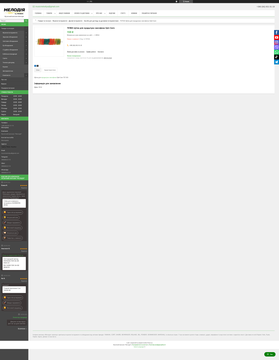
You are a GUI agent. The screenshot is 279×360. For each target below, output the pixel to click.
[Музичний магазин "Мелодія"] (14, 10)
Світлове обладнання (10, 41)
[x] (37, 66)
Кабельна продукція (10, 54)
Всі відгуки (21, 328)
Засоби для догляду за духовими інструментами (101, 21)
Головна (38, 13)
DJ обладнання (8, 45)
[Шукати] (26, 20)
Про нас (4, 79)
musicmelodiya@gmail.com (10, 153)
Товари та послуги (7, 28)
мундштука (45, 77)
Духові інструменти (75, 21)
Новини (134, 13)
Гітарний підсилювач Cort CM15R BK (12, 289)
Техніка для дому (8, 62)
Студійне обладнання (10, 50)
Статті (123, 13)
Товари (49, 13)
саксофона (52, 77)
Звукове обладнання (10, 37)
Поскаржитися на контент (140, 345)
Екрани (5, 67)
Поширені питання (7, 88)
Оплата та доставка (81, 13)
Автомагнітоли (8, 71)
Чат (271, 354)
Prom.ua (149, 343)
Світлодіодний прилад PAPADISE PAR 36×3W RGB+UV (11, 261)
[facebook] (35, 66)
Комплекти (6, 75)
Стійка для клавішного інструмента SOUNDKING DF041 (12, 203)
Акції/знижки (64, 13)
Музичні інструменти (10, 33)
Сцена (5, 58)
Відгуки (3, 84)
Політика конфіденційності (157, 345)
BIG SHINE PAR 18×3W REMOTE (11, 266)
